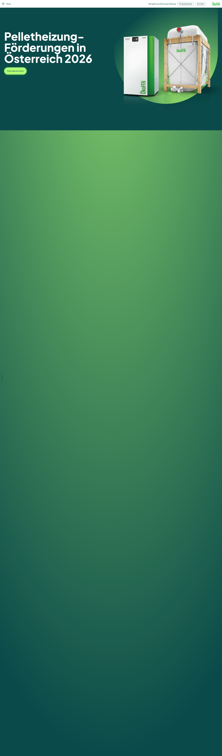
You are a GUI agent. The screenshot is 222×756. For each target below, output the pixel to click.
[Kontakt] (2, 381)
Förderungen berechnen (15, 71)
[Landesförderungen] (2, 376)
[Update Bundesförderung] (2, 374)
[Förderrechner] (2, 378)
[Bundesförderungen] (2, 379)
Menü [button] (8, 4)
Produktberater (185, 4)
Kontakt (200, 4)
